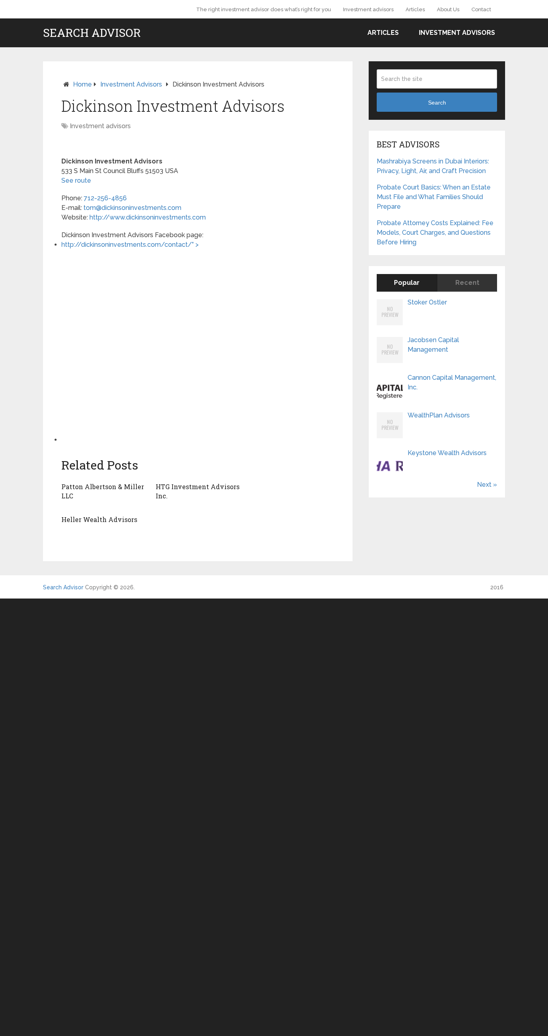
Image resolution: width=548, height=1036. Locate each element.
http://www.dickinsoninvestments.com (147, 217)
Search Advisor (92, 32)
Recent (467, 282)
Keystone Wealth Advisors (447, 453)
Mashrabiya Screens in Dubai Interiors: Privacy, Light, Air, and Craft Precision (433, 166)
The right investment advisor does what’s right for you (263, 9)
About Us (448, 9)
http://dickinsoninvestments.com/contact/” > (132, 244)
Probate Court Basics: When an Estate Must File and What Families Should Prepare (434, 196)
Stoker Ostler (427, 302)
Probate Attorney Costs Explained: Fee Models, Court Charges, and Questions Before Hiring (435, 232)
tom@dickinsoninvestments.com (132, 208)
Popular (407, 282)
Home (82, 84)
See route (76, 180)
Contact (481, 9)
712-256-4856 (105, 198)
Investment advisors (368, 9)
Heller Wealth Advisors (99, 519)
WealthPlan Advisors (439, 415)
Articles (415, 9)
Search (437, 102)
